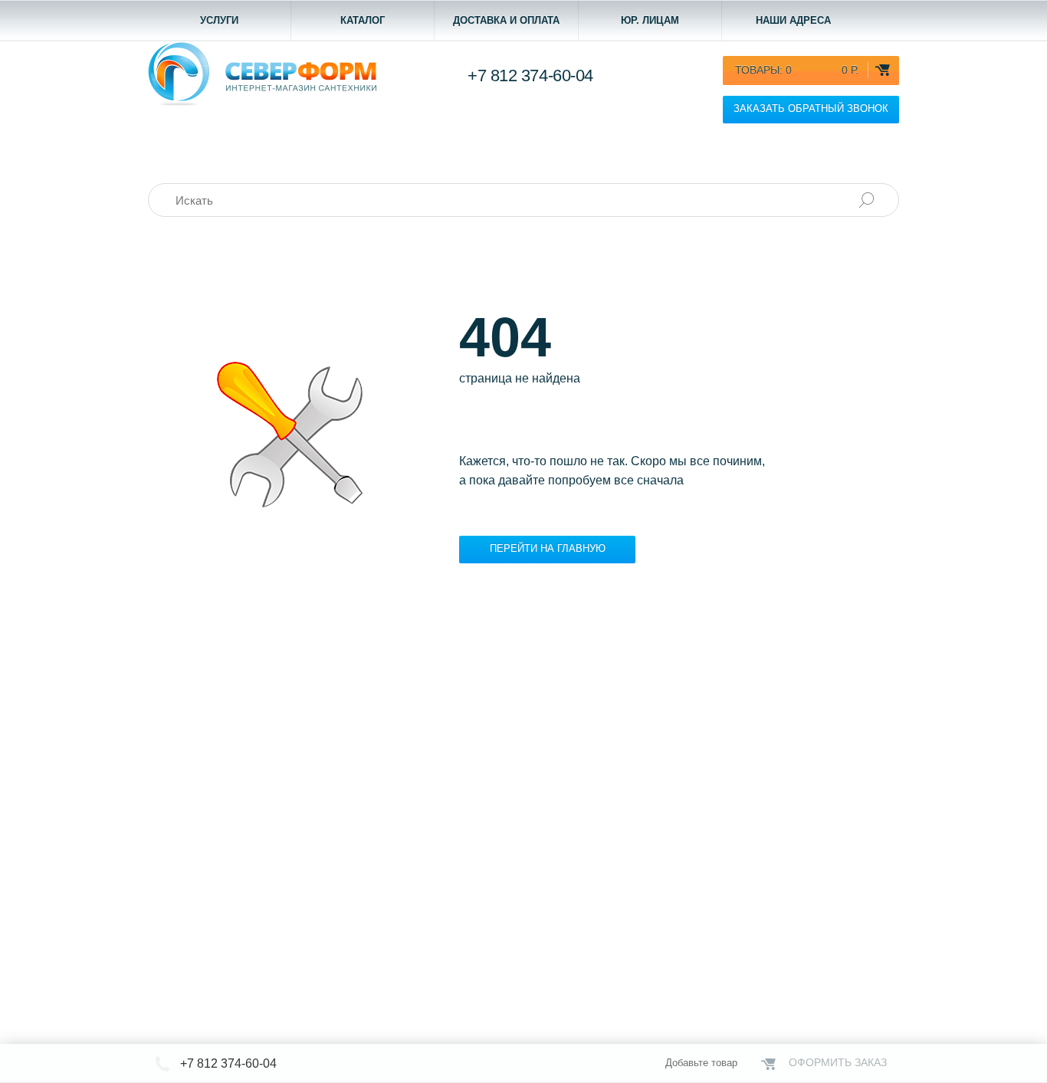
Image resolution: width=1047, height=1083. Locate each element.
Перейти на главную (548, 548)
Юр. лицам (650, 20)
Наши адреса (793, 20)
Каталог (362, 20)
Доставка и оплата (506, 20)
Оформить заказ (838, 1062)
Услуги (219, 20)
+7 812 (530, 75)
